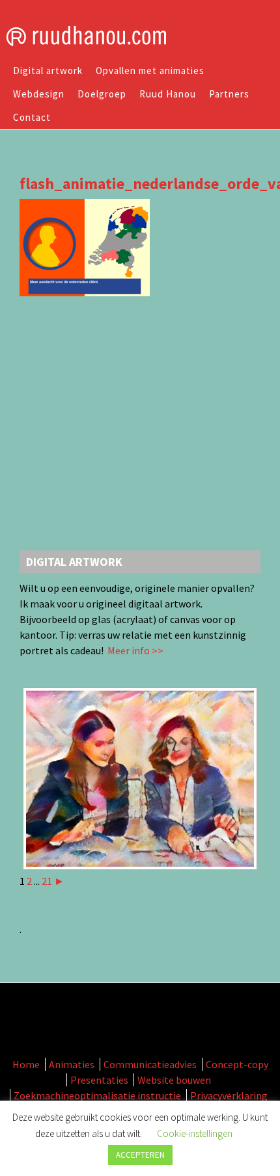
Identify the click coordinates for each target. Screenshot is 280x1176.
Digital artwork (48, 70)
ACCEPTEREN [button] (140, 1154)
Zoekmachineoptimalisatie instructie (97, 1095)
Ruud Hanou (167, 94)
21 (47, 881)
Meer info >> (134, 650)
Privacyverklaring (229, 1095)
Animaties (71, 1064)
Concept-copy (237, 1064)
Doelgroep (101, 94)
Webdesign (38, 94)
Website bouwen (174, 1079)
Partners (229, 94)
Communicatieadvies (150, 1064)
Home (26, 1064)
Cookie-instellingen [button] (194, 1133)
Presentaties (99, 1079)
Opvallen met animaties (150, 70)
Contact (32, 117)
